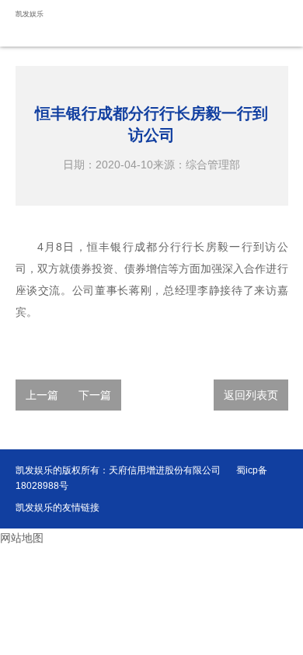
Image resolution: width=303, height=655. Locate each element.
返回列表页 (251, 395)
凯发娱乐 (30, 14)
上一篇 (42, 395)
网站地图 (22, 538)
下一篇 (94, 395)
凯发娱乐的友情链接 (57, 507)
